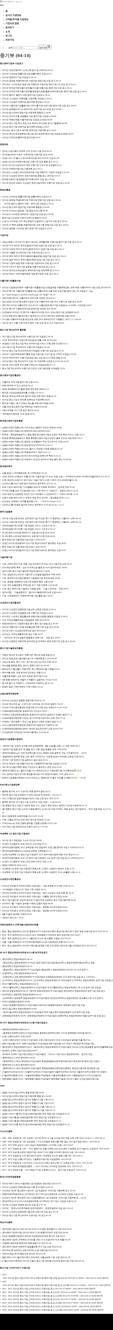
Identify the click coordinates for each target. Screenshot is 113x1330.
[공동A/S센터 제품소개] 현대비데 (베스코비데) (23, 431)
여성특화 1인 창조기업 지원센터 (15, 834)
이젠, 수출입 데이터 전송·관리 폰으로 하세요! (23, 820)
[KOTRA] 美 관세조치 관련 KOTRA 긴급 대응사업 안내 (27, 1250)
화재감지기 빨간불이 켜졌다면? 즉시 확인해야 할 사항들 (28, 669)
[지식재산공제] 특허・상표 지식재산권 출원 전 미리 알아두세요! (31, 567)
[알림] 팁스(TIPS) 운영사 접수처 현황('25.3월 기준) (25, 1099)
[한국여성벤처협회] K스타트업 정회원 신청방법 (24, 851)
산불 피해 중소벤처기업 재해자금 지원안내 (21, 407)
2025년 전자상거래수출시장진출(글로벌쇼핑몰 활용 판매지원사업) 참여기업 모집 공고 (41, 91)
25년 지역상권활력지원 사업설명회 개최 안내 (23, 620)
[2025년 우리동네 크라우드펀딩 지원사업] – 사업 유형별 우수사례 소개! (35, 886)
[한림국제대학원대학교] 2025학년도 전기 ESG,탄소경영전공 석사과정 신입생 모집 (40, 1194)
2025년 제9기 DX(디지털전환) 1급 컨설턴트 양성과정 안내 (29, 1183)
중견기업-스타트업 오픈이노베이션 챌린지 (21, 218)
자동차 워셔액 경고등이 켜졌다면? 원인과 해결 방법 (26, 655)
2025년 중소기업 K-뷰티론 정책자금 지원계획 (23, 400)
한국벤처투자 (6, 466)
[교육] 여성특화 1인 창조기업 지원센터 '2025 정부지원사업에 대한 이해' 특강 (37, 854)
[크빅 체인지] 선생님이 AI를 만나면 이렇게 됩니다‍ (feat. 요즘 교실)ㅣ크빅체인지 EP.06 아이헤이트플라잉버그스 (53, 476)
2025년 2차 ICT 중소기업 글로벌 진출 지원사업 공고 (26, 267)
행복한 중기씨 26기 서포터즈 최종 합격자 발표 (23, 791)
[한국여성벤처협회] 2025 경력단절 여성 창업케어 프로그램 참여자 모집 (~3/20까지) (40, 847)
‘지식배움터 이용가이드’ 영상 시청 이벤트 (21, 889)
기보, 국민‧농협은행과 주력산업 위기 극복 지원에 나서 (27, 585)
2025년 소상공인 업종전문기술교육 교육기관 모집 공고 (27, 1212)
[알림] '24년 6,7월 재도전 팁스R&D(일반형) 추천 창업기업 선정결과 (33, 1114)
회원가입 (10, 39)
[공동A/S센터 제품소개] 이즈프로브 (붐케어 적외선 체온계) (29, 427)
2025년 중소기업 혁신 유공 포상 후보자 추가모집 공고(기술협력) (31, 123)
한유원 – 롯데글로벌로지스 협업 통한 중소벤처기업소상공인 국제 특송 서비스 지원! (40, 434)
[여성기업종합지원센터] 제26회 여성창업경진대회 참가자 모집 (31, 1236)
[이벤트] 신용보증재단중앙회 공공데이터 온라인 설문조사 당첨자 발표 (34, 715)
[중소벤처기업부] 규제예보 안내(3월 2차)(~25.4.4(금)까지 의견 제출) (33, 1240)
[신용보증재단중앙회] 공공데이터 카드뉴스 (22, 711)
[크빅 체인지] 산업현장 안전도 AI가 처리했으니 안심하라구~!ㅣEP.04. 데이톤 (37, 494)
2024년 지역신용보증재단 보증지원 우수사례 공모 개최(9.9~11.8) (32, 707)
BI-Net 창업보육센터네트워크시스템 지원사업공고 (24, 1023)
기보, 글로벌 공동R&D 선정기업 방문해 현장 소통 (25, 582)
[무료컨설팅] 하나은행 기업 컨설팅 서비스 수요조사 (26, 525)
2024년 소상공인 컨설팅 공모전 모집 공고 (21, 1205)
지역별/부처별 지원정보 (17, 19)
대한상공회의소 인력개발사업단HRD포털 (19, 925)
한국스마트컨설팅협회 (10, 1177)
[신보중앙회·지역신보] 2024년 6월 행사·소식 (22, 732)
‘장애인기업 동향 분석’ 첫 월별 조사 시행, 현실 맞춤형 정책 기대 (31, 749)
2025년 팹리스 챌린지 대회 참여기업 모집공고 (23, 95)
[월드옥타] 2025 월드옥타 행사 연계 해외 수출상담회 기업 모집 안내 (33, 1257)
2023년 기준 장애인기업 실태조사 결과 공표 (22, 760)
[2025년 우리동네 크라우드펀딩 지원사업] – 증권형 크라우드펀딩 (32, 911)
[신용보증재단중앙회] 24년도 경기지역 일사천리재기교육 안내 (31, 718)
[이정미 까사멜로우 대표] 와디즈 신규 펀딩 (21, 844)
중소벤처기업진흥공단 (10, 375)
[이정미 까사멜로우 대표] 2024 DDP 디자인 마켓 (24, 862)
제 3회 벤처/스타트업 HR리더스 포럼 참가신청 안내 (25, 533)
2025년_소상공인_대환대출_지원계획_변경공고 (24, 98)
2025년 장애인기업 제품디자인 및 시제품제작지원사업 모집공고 (31, 763)
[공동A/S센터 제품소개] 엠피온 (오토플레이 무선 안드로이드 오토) (32, 442)
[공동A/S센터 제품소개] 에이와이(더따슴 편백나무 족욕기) (29, 456)
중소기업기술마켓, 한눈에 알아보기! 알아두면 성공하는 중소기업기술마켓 (36, 900)
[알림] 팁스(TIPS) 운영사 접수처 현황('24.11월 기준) (25, 1107)
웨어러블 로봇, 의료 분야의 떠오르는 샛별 (21, 672)
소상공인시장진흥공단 (10, 603)
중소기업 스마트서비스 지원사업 (15, 1268)
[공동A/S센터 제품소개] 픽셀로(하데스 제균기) (23, 452)
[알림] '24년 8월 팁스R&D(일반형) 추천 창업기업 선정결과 (29, 1117)
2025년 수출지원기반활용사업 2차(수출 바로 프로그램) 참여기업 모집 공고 (36, 106)
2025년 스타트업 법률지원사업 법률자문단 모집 (24, 74)
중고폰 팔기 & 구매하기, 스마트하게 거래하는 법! (25, 683)
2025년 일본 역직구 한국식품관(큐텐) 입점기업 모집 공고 (28, 260)
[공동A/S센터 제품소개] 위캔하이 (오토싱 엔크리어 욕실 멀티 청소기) (34, 459)
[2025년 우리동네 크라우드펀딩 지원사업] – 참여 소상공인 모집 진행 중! (35, 893)
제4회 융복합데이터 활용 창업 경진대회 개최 (22, 389)
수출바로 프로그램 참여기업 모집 (17, 382)
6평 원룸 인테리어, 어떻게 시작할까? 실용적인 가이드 (26, 680)
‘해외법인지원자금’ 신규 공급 (15, 414)
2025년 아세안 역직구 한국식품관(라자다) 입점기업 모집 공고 (30, 249)
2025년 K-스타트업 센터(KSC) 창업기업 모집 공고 (25, 214)
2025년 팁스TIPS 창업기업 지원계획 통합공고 (23, 207)
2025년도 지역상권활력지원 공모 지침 (19, 634)
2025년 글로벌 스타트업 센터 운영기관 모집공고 (24, 228)
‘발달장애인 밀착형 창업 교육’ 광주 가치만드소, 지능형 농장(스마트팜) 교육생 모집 (40, 756)
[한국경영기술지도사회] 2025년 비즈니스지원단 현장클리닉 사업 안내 (34, 1229)
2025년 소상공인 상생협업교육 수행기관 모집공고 (25, 613)
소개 (8, 31)
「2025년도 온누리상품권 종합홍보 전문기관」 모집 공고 (28, 638)
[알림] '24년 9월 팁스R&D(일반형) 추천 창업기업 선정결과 (29, 1121)
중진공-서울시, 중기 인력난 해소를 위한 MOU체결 (25, 403)
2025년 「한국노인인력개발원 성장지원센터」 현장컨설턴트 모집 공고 (34, 1208)
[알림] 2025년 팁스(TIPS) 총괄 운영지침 (20, 1092)
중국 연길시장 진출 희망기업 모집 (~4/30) (21, 540)
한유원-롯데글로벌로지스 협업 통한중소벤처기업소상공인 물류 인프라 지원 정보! (39, 438)
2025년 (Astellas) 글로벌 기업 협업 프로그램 (22, 211)
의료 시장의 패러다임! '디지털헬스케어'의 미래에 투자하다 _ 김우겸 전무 (35, 487)
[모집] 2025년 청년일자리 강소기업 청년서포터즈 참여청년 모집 (31, 543)
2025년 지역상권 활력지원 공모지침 (18, 137)
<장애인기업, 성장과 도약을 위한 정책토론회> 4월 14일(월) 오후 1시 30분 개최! (38, 746)
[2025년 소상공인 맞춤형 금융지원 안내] (20, 700)
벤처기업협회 (6, 512)
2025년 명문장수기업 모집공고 (16, 77)
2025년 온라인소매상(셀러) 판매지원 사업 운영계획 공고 (28, 270)
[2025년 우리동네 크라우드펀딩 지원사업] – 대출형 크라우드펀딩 (32, 896)
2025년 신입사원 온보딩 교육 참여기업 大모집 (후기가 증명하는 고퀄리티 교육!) (39, 518)
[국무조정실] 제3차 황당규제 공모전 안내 (21, 1254)
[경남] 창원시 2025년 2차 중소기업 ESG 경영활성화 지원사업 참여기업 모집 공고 (39, 242)
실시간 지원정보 (13, 15)
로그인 (9, 35)
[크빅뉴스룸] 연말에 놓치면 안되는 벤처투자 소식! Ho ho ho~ (30, 505)
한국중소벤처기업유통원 (11, 421)
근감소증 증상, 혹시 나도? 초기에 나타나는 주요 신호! (27, 662)
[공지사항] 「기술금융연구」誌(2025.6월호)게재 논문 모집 (29, 592)
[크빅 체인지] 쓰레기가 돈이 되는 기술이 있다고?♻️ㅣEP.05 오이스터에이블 (37, 480)
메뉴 (2, 5)
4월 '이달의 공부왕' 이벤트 (14, 914)
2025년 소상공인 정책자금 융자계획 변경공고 (23, 102)
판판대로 (4, 144)
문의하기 (10, 27)
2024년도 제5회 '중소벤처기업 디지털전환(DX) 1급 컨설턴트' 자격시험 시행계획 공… (41, 1198)
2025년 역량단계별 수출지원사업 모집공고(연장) (24, 120)
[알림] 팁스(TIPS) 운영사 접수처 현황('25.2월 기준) (25, 1103)
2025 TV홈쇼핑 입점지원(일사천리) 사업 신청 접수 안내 (27, 798)
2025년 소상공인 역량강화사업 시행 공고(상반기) (24, 1187)
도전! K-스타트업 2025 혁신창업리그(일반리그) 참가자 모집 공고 (32, 221)
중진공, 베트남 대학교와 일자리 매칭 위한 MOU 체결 (26, 396)
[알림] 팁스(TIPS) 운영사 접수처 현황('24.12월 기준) (25, 1110)
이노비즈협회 (6, 1131)
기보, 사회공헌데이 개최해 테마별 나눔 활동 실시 (24, 596)
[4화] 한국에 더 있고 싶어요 (14, 385)
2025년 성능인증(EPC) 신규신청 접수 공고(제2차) (24, 70)
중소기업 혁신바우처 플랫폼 (13, 330)
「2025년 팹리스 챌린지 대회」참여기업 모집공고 (25, 204)
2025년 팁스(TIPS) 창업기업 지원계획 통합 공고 (24, 1096)
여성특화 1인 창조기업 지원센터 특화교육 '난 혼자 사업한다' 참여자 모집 (35, 869)
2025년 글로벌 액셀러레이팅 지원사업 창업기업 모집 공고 (28, 81)
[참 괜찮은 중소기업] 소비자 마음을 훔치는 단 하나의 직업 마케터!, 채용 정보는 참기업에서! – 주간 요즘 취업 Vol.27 (55, 809)
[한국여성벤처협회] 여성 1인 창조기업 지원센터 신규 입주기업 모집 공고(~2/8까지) (40, 858)
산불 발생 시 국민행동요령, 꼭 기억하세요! (21, 473)
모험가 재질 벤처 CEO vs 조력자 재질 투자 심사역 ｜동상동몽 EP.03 (33, 498)
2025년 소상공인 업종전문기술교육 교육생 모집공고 (26, 609)
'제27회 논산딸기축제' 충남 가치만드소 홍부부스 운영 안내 (29, 767)
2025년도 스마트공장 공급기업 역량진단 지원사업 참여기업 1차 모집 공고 (36, 84)
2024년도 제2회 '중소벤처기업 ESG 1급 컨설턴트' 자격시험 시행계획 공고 (35, 1190)
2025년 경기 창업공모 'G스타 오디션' (19, 840)
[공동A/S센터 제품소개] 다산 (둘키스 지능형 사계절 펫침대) (29, 449)
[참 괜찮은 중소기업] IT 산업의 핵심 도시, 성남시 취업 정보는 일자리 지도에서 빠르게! (41, 805)
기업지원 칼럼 (12, 23)
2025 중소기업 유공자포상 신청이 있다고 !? (22, 827)
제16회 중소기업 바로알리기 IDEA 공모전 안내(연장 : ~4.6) (29, 795)
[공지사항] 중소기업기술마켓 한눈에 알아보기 (23, 571)
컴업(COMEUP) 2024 (11, 865)
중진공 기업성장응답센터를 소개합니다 (20, 393)
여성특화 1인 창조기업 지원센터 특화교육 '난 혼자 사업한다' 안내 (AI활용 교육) (38, 872)
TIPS (2, 1086)
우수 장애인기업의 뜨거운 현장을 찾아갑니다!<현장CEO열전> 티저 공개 (35, 774)
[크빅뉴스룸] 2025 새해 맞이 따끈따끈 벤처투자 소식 (26, 483)
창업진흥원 (5, 190)
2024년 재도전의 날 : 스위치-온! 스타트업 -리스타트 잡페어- (29, 704)
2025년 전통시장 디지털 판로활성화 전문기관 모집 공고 (27, 627)
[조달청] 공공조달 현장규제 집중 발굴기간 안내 (23, 1243)
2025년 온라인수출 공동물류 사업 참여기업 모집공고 (26, 116)
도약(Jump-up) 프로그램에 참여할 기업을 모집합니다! (26, 823)
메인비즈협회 (6, 1222)
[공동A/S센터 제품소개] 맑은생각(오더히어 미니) (24, 445)
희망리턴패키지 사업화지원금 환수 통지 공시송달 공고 (27, 624)
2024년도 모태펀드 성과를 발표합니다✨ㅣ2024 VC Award (29, 501)
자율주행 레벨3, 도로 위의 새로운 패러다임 (22, 676)
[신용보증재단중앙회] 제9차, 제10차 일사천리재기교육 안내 (29, 729)
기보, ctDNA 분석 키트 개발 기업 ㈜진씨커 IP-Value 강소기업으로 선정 (34, 564)
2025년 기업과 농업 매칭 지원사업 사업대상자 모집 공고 (28, 263)
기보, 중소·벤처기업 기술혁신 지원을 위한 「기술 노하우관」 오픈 (32, 589)
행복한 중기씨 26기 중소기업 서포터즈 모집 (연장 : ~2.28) (28, 802)
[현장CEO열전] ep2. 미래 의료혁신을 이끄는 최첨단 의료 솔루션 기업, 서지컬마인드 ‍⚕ (41, 753)
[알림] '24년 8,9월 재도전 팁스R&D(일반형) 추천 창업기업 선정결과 (33, 1124)
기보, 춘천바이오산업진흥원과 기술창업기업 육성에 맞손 (28, 578)
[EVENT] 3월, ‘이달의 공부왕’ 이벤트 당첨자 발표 (24, 903)
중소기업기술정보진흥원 (11, 648)
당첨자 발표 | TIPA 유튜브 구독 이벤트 (19, 687)
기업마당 (4, 235)
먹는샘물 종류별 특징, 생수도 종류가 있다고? (23, 665)
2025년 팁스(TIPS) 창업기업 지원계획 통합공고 (23, 113)
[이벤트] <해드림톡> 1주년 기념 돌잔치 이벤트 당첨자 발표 (29, 722)
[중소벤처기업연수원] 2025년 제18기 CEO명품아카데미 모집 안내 (32, 1232)
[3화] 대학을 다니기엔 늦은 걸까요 (18, 410)
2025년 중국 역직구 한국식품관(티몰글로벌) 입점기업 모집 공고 (31, 256)
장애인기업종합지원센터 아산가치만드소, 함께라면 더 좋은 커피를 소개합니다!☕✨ (41, 778)
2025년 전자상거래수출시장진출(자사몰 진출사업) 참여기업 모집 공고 (34, 88)
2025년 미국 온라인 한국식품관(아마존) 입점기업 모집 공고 (29, 245)
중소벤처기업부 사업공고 (11, 63)
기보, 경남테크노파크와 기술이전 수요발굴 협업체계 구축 (28, 574)
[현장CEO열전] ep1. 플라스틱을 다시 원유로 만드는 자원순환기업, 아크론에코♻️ (39, 771)
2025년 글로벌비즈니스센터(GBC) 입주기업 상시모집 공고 (29, 109)
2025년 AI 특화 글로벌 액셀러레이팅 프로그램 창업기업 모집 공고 (32, 225)
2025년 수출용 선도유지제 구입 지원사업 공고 (23, 252)
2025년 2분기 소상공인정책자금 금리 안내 (21, 631)
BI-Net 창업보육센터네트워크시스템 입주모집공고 (24, 952)
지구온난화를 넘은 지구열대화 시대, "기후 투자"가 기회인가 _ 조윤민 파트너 (37, 491)
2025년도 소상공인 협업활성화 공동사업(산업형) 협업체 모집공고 (32, 616)
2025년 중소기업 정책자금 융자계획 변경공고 (23, 127)
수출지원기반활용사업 (10, 281)
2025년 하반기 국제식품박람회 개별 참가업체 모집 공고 (27, 274)
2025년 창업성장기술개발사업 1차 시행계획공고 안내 (26, 658)
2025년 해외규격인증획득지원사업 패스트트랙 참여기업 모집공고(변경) (35, 134)
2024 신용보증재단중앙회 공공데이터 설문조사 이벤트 (27, 725)
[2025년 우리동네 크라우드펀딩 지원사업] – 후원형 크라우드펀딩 (32, 907)
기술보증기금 (6, 557)
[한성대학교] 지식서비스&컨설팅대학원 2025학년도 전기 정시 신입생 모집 (36, 1201)
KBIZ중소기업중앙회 (10, 785)
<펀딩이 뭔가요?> (10, 918)
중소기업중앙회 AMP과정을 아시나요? (19, 816)
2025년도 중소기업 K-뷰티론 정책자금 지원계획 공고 (26, 130)
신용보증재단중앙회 (9, 694)
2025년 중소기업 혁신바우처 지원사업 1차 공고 (23, 1215)
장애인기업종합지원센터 (11, 739)
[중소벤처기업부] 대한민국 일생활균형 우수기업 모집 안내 (29, 1247)
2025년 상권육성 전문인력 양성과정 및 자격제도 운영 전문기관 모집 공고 (35, 641)
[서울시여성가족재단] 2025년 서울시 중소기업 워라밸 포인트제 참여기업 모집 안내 (40, 1261)
